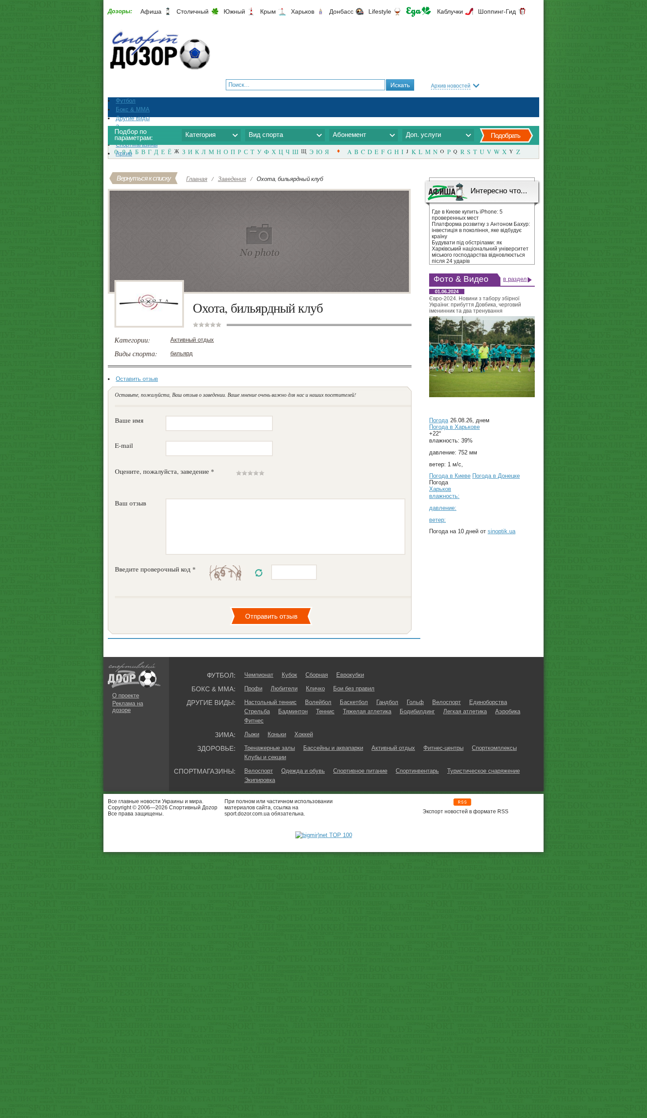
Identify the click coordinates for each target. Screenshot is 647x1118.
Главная (196, 179)
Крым (268, 11)
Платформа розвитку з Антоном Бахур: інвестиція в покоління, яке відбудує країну (481, 230)
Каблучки (450, 11)
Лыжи (251, 734)
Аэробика (507, 711)
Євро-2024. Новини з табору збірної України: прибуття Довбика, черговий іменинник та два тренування (475, 304)
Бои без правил (354, 688)
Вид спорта (266, 134)
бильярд (181, 353)
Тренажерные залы (269, 748)
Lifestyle (379, 11)
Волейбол (318, 702)
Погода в (454, 427)
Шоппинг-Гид (497, 11)
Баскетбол (354, 702)
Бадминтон (293, 711)
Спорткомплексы (494, 748)
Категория (200, 134)
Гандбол (387, 702)
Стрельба (257, 711)
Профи (253, 688)
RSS (462, 802)
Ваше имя (129, 420)
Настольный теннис (270, 702)
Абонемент (349, 134)
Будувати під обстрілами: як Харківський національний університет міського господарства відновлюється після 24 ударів (480, 252)
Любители (284, 688)
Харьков (302, 11)
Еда (418, 12)
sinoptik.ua (501, 531)
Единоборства (488, 702)
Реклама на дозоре (127, 706)
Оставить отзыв (137, 379)
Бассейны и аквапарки (333, 748)
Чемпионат (258, 675)
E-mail (124, 445)
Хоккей (303, 734)
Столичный (192, 11)
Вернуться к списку (144, 178)
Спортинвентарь (417, 770)
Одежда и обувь (303, 770)
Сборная (316, 675)
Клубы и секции (265, 757)
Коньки (277, 734)
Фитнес (254, 720)
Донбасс (341, 11)
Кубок (289, 675)
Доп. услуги (423, 134)
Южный (234, 11)
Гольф (415, 702)
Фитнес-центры (443, 748)
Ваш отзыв (130, 502)
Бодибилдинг (417, 711)
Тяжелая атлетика (367, 711)
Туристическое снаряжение (483, 770)
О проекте (125, 695)
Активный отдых (192, 339)
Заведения (232, 179)
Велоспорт (446, 702)
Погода (438, 420)
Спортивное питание (360, 770)
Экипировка (259, 780)
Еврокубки (350, 675)
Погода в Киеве (450, 475)
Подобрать (505, 135)
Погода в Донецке (496, 475)
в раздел (515, 279)
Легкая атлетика (465, 711)
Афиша (151, 11)
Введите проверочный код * (155, 569)
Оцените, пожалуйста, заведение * (164, 471)
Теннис (325, 711)
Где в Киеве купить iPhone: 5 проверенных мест (467, 215)
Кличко (315, 688)
